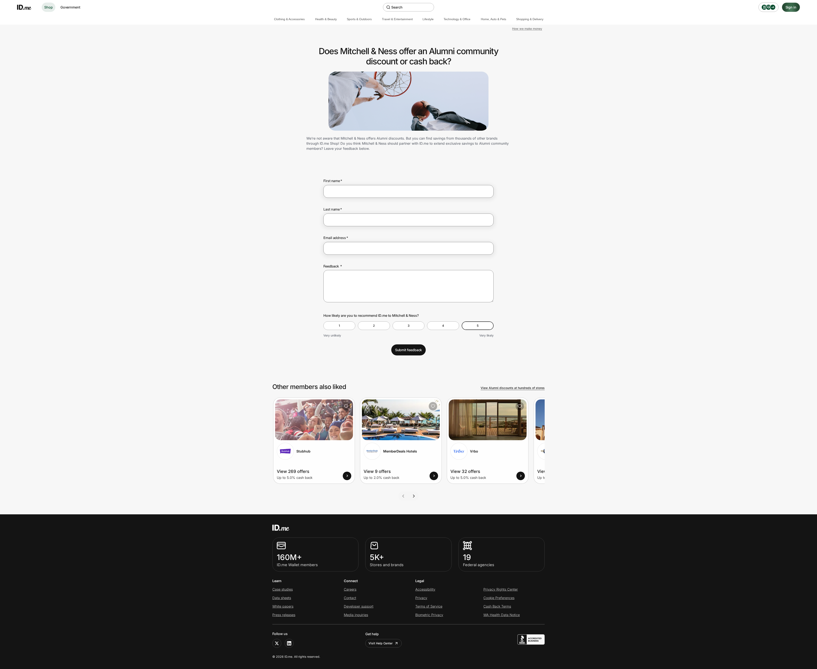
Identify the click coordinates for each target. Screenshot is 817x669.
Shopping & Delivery (529, 19)
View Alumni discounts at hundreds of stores (513, 388)
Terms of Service (428, 606)
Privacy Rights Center (500, 589)
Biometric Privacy (429, 615)
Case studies (282, 589)
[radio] (339, 325)
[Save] (346, 406)
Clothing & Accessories (289, 19)
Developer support (358, 606)
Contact (350, 598)
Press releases (283, 615)
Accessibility (425, 589)
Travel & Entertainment (397, 19)
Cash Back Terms (497, 606)
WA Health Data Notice (501, 615)
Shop (48, 7)
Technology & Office (457, 19)
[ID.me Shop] (27, 7)
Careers (350, 589)
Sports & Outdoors (359, 19)
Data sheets (281, 598)
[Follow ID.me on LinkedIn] (289, 643)
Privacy (421, 598)
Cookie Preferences (498, 598)
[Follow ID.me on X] (276, 643)
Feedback (332, 266)
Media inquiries (356, 615)
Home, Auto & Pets (493, 19)
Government (70, 7)
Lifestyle (428, 19)
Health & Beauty (326, 19)
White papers (282, 606)
